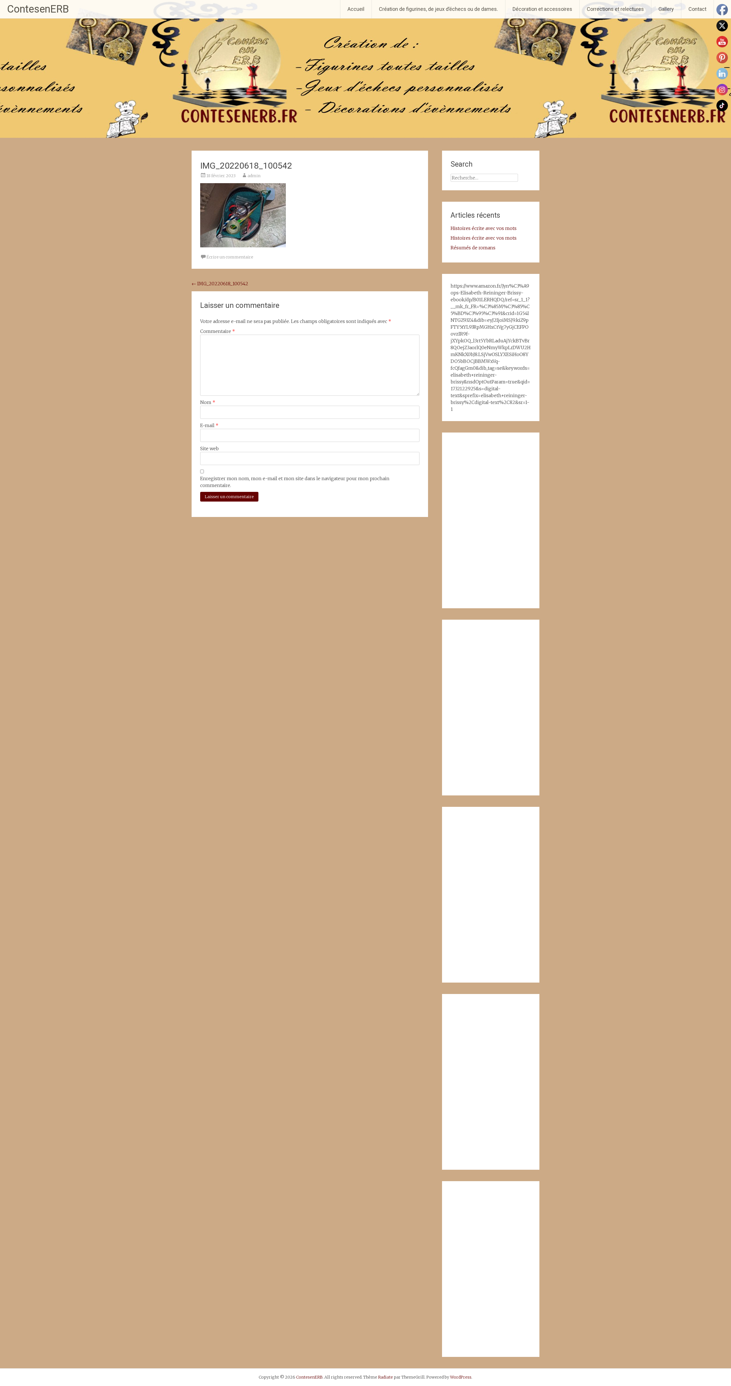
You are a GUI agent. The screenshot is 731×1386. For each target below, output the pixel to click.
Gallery (666, 9)
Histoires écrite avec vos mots (484, 228)
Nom (207, 402)
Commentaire (217, 331)
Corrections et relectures (615, 9)
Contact (697, 9)
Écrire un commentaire (229, 257)
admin (254, 175)
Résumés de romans (473, 247)
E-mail (209, 425)
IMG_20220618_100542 (220, 283)
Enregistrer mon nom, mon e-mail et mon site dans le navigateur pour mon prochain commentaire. (294, 482)
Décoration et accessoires (542, 9)
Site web (209, 448)
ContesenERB (38, 9)
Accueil (356, 9)
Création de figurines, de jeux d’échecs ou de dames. (438, 9)
